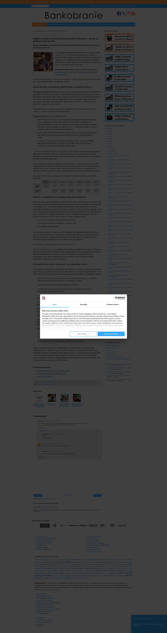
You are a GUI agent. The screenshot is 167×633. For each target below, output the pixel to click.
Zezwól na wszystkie (111, 334)
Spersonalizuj (82, 334)
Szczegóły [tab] (83, 304)
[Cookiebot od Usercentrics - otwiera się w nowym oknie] (116, 298)
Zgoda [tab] (54, 304)
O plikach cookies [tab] (112, 304)
